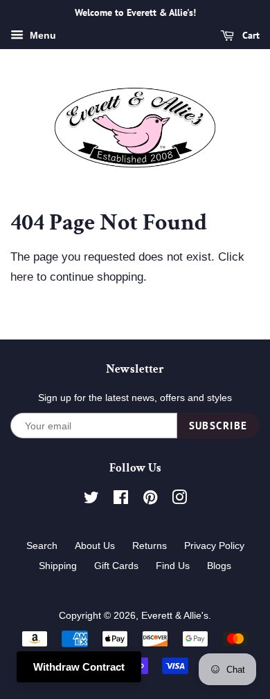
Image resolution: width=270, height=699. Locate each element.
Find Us (173, 565)
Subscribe (219, 425)
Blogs (219, 565)
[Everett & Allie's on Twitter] (91, 499)
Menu (41, 35)
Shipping (58, 565)
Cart (250, 35)
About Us (95, 545)
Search (41, 545)
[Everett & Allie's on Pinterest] (150, 499)
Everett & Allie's (174, 615)
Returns (149, 545)
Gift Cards (116, 565)
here (21, 276)
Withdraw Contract (79, 667)
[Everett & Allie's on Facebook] (121, 499)
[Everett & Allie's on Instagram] (179, 499)
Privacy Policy (214, 545)
